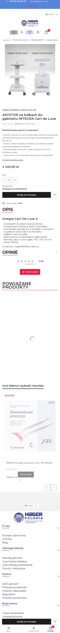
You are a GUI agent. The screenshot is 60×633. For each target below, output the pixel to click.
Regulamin (8, 594)
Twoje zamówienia (13, 613)
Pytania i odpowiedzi (14, 590)
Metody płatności (12, 558)
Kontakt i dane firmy (14, 535)
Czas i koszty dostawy (14, 561)
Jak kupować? (10, 583)
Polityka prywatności (14, 587)
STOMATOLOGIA (20, 40)
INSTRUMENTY (37, 40)
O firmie (7, 539)
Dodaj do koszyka (26, 195)
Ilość (4, 175)
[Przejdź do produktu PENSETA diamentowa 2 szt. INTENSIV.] (30, 425)
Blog (5, 542)
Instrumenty (52, 40)
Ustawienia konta (12, 616)
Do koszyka (25, 474)
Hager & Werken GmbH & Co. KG (19, 109)
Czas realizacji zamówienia (17, 565)
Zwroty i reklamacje (13, 568)
